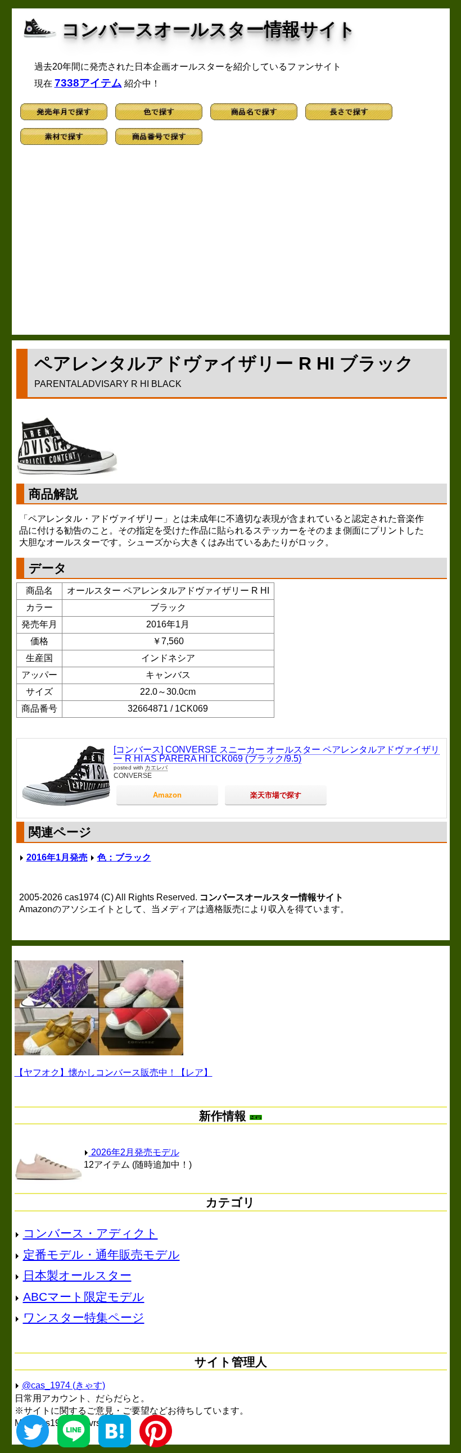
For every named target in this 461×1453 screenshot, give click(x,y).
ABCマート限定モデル (83, 1296)
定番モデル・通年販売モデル (101, 1254)
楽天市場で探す (275, 795)
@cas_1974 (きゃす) (63, 1385)
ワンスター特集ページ (83, 1317)
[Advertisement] (230, 245)
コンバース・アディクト (90, 1233)
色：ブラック (124, 857)
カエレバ (156, 767)
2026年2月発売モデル (134, 1152)
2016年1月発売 (57, 857)
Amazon (167, 795)
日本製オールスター (77, 1275)
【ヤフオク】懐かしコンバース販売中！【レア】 (114, 1072)
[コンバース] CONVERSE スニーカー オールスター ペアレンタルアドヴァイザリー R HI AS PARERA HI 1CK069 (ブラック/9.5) (277, 754)
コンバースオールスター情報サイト (209, 29)
